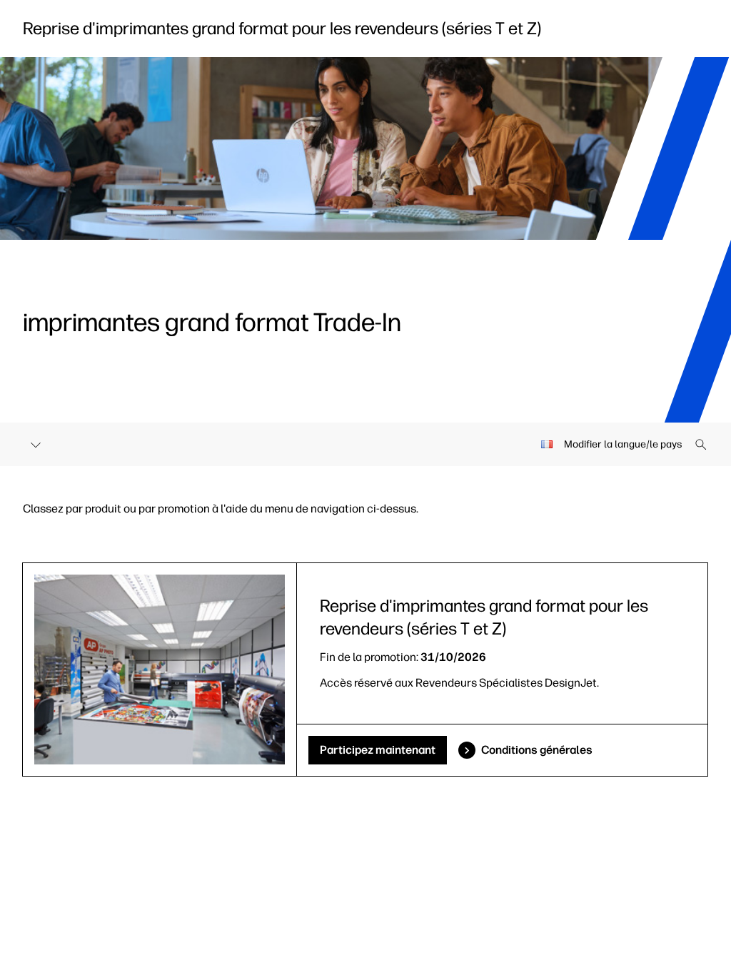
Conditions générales (537, 750)
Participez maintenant (377, 750)
